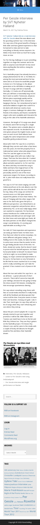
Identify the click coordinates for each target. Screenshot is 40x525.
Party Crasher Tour (16, 497)
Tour (16, 508)
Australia (18, 473)
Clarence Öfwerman (28, 475)
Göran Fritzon (22, 481)
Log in (6, 428)
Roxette (29, 501)
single (10, 505)
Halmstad (29, 481)
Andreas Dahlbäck (9, 473)
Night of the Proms (12, 493)
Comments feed (10, 435)
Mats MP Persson (29, 490)
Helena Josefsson (11, 484)
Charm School (29, 473)
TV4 (26, 508)
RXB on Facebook (11, 410)
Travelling (22, 508)
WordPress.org (10, 438)
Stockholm (15, 505)
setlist (6, 505)
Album (22, 470)
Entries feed (9, 432)
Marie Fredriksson (13, 490)
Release (20, 502)
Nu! (30, 493)
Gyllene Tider (11, 481)
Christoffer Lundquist (12, 475)
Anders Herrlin (28, 470)
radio (15, 502)
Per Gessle (17, 374)
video (34, 508)
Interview (9, 374)
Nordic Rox (24, 493)
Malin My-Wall (28, 487)
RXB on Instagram (11, 416)
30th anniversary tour (12, 470)
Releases (26, 374)
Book (23, 473)
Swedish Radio (8, 508)
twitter (30, 508)
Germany (26, 478)
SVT (34, 505)
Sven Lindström (26, 505)
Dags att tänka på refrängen (12, 478)
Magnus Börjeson (17, 487)
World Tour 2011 (12, 511)
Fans (21, 478)
